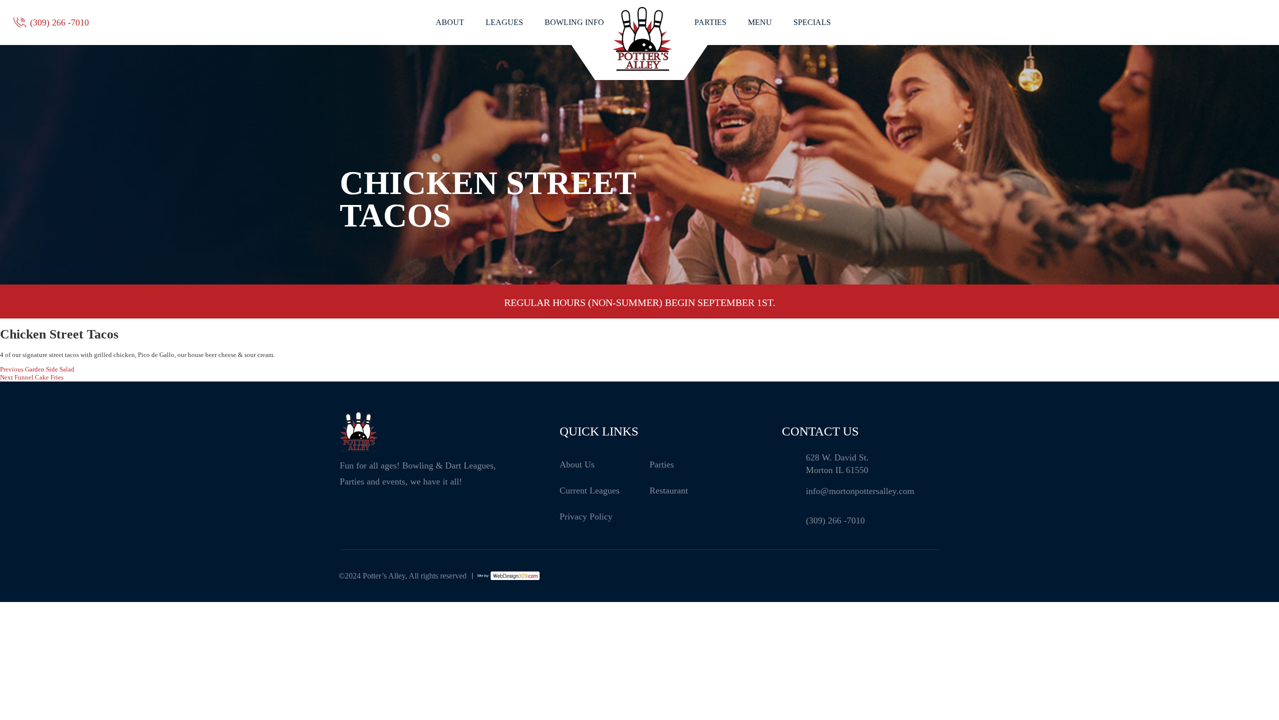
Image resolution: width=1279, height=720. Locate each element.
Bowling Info (574, 22)
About (450, 22)
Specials (812, 22)
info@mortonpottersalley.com (860, 491)
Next (951, 302)
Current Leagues (590, 491)
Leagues (504, 22)
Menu (760, 22)
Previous (327, 302)
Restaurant (668, 491)
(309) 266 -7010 (59, 23)
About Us (577, 465)
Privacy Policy (586, 517)
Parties (710, 22)
